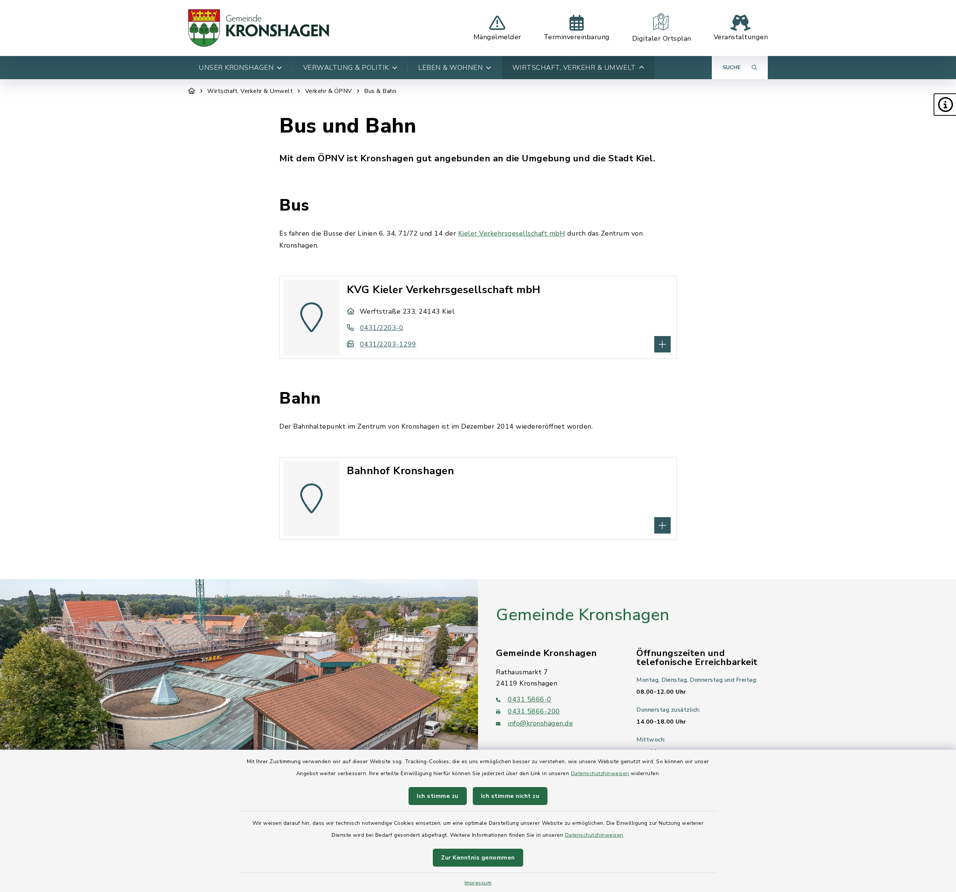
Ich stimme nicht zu (510, 796)
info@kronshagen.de (540, 723)
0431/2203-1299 (388, 344)
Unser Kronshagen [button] (236, 67)
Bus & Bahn (380, 91)
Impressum (478, 882)
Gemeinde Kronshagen (583, 615)
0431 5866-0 (530, 699)
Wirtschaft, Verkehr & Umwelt (250, 91)
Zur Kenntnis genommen (478, 858)
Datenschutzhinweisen (600, 773)
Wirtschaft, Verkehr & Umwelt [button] (574, 67)
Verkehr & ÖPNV (328, 91)
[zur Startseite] (258, 28)
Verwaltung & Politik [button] (346, 67)
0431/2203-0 (381, 327)
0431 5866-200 (534, 711)
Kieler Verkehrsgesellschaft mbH (511, 233)
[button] (945, 104)
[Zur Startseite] (191, 91)
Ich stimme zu (438, 796)
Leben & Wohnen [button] (450, 67)
